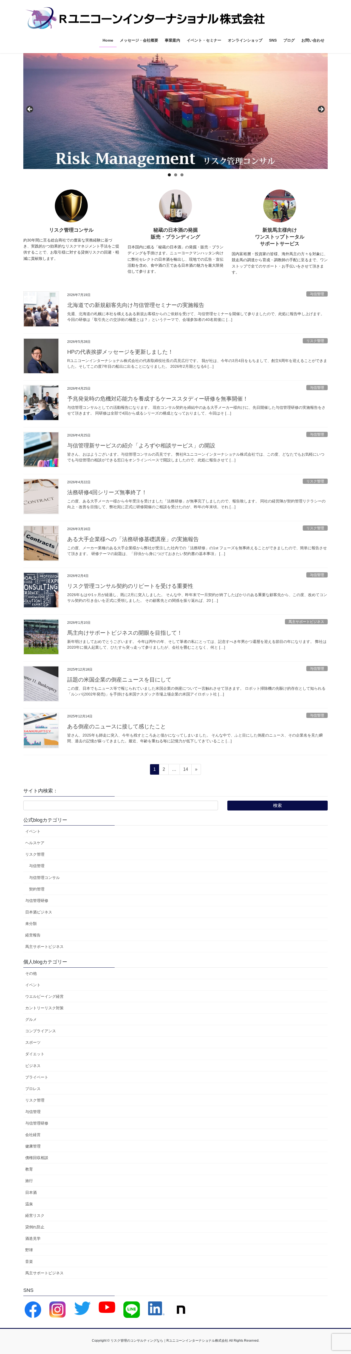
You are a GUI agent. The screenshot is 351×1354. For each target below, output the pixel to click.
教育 (29, 1169)
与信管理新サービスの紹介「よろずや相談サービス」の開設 (141, 445)
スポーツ (33, 1042)
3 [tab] (181, 174)
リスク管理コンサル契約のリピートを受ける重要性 (130, 586)
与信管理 (317, 294)
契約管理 (36, 889)
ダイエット (34, 1054)
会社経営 (33, 1134)
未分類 (31, 923)
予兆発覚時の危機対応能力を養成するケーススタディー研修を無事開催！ (157, 399)
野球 (29, 1250)
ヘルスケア (34, 843)
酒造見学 (33, 1238)
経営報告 (33, 935)
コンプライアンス (40, 1031)
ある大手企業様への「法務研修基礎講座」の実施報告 (133, 539)
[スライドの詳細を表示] (175, 111)
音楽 (29, 1261)
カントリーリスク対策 (44, 1008)
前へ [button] (30, 109)
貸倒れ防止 (34, 1227)
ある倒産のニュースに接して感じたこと (116, 726)
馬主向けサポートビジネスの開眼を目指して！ (124, 633)
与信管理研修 (36, 900)
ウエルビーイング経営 (44, 996)
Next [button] (321, 109)
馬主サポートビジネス (306, 622)
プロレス (33, 1088)
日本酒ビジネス (38, 912)
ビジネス (33, 1065)
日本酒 (31, 1192)
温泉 (29, 1204)
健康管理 (33, 1146)
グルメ (31, 1019)
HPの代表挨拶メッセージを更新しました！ (120, 352)
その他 (31, 973)
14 (185, 771)
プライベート (36, 1077)
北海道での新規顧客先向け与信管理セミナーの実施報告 (135, 305)
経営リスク (34, 1215)
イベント (33, 831)
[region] (175, 111)
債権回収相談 (36, 1157)
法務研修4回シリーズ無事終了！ (107, 492)
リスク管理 (315, 341)
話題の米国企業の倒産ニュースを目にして (119, 680)
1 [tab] (169, 174)
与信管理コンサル (44, 877)
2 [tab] (175, 174)
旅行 (29, 1180)
